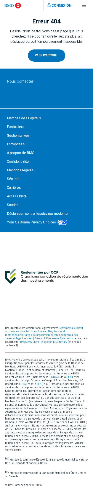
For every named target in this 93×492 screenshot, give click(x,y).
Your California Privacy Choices (31, 222)
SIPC (69, 377)
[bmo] (12, 5)
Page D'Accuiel (46, 55)
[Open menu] (84, 6)
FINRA (53, 377)
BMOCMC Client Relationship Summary (43, 342)
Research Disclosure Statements (54, 338)
